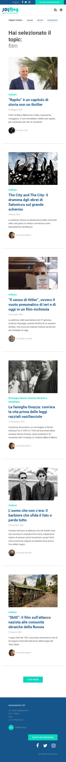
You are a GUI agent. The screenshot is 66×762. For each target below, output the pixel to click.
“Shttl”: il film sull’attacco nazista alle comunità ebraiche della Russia (29, 622)
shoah (40, 20)
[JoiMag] (10, 10)
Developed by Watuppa (48, 754)
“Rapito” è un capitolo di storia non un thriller (28, 102)
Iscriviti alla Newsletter (49, 2)
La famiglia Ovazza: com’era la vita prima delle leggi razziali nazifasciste (31, 412)
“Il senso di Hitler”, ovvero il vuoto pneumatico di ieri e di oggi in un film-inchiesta (32, 304)
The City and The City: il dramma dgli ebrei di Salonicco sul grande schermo (28, 202)
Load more (33, 679)
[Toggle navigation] (61, 10)
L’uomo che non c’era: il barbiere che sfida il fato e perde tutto (30, 515)
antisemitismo (54, 20)
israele (30, 20)
